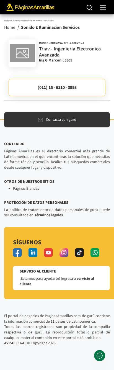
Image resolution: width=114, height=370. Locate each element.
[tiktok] (79, 252)
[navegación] (103, 7)
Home (9, 27)
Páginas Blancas (26, 188)
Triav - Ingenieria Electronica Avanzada (70, 51)
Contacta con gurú (61, 119)
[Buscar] (89, 7)
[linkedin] (32, 252)
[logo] (22, 53)
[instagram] (63, 252)
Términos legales (48, 215)
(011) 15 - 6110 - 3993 (57, 87)
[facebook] (17, 252)
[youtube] (48, 252)
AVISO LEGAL (15, 343)
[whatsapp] (94, 252)
